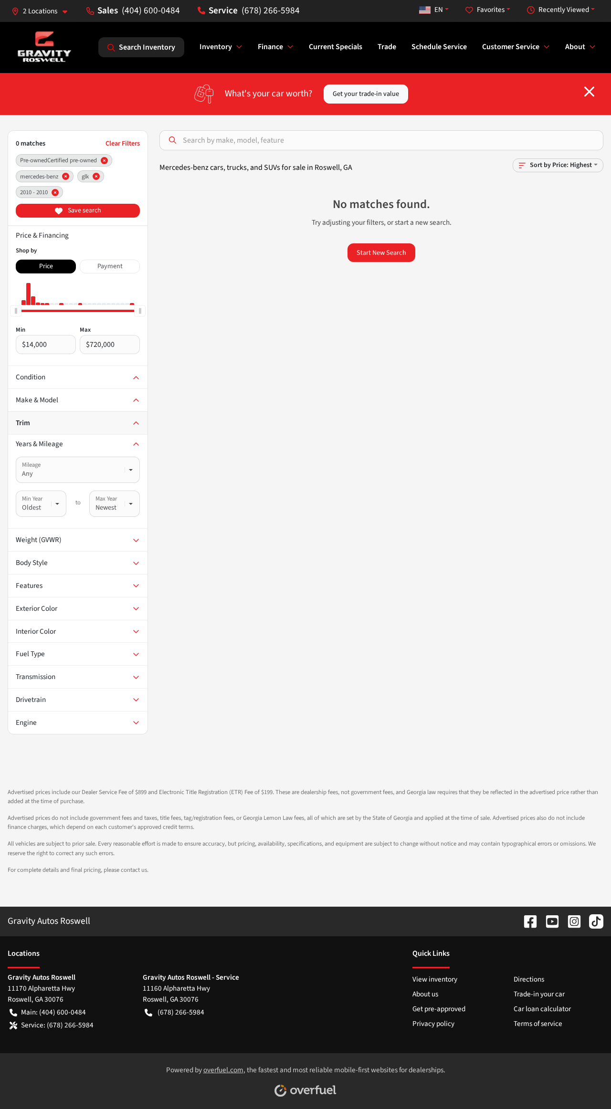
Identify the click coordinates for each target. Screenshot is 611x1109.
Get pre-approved (438, 1009)
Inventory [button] (216, 47)
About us (425, 994)
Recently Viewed (563, 9)
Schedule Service (439, 47)
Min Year (32, 498)
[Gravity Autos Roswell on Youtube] (548, 921)
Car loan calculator (542, 1009)
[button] (43, 11)
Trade (387, 47)
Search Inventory (147, 47)
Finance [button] (270, 47)
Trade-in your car (539, 994)
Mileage (31, 464)
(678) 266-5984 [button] (271, 10)
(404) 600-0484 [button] (151, 10)
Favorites (491, 9)
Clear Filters (122, 143)
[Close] (589, 92)
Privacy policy (433, 1023)
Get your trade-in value (366, 94)
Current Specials (335, 47)
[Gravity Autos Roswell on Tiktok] (592, 921)
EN (438, 9)
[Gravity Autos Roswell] (44, 47)
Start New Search (381, 253)
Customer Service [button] (510, 47)
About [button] (575, 47)
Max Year (106, 498)
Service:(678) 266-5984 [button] (57, 1025)
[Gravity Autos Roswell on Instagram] (570, 921)
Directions (529, 979)
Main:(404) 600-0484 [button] (53, 1012)
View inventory (434, 979)
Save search (83, 210)
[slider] (15, 310)
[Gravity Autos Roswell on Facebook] (526, 921)
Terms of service (538, 1023)
